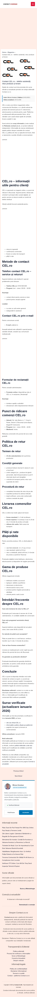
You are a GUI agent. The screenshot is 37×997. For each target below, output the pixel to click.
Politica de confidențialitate (18, 969)
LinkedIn (26, 812)
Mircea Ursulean (12, 97)
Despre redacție (18, 960)
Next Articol (18, 776)
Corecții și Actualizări (18, 958)
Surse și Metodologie (27, 888)
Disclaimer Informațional (18, 971)
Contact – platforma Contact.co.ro (18, 975)
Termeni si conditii (18, 973)
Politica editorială (18, 951)
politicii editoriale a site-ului (23, 745)
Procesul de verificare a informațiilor (18, 953)
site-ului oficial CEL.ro (13, 722)
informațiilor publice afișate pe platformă (19, 725)
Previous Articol (18, 771)
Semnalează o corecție (27, 904)
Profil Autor (11, 812)
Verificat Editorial (13, 805)
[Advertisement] (18, 27)
